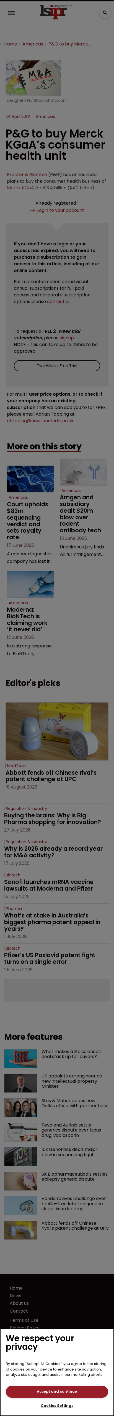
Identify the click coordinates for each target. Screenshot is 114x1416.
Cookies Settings (57, 1405)
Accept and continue (57, 1391)
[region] (57, 1372)
